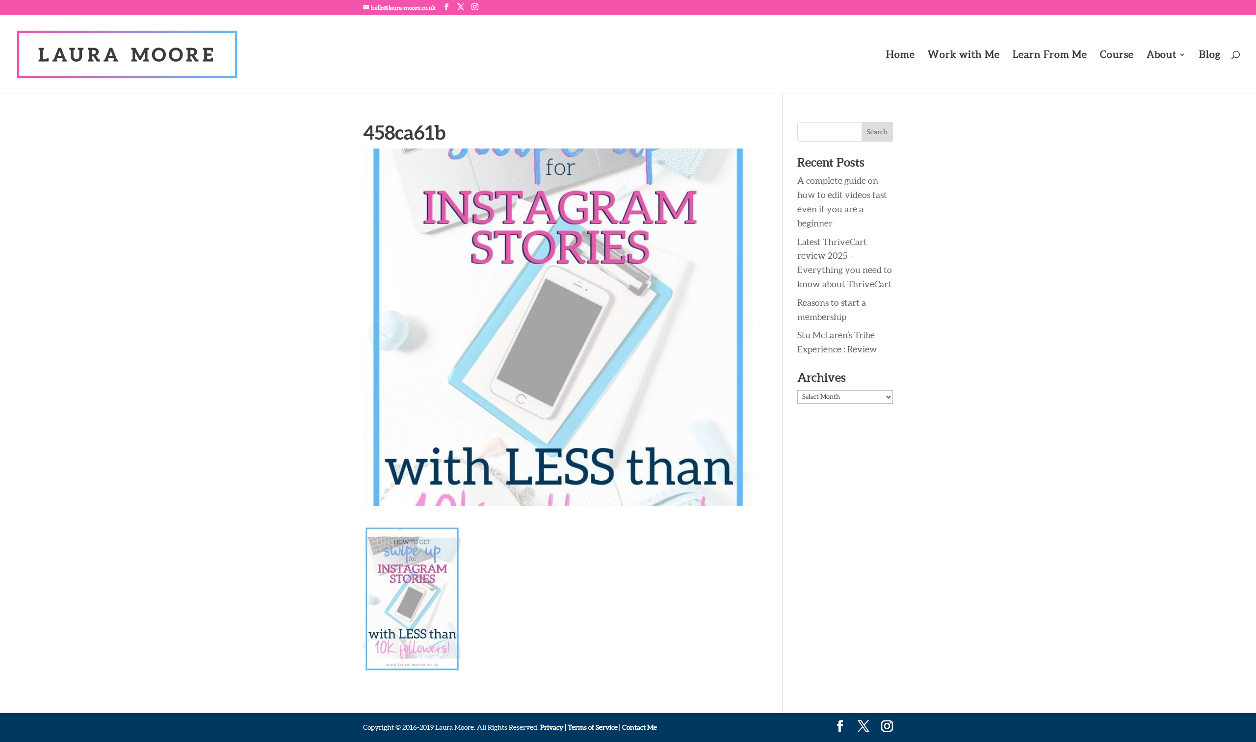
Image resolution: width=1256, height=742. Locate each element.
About (1162, 55)
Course (1117, 55)
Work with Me (964, 55)
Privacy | (553, 727)
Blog (1210, 55)
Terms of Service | (594, 727)
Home (900, 55)
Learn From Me (1050, 55)
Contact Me (639, 727)
